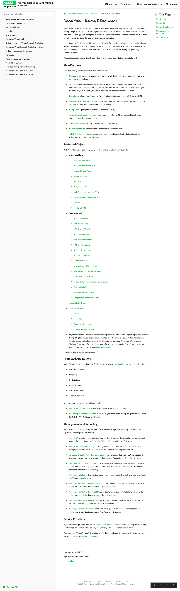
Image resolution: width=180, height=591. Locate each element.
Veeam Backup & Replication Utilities (19, 71)
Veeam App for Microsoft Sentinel (81, 509)
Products (92, 581)
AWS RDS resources (81, 224)
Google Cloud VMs (80, 287)
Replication (73, 96)
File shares (78, 319)
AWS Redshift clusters (82, 234)
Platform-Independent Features (18, 59)
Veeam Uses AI (116, 584)
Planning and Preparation (15, 23)
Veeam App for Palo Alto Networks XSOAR (85, 483)
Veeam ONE (73, 438)
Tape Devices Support (77, 123)
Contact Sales (117, 581)
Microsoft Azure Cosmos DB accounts (88, 271)
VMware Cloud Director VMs (84, 166)
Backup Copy (74, 110)
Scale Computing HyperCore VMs (86, 192)
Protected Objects (163, 23)
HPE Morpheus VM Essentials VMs (87, 197)
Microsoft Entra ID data (77, 303)
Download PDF (12, 587)
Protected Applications (165, 27)
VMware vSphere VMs (82, 160)
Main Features (161, 19)
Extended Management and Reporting (20, 67)
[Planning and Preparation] (173, 585)
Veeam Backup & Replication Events (19, 75)
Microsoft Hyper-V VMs (82, 171)
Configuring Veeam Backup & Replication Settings (24, 47)
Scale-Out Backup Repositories (80, 134)
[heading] (106, 65)
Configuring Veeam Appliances (17, 39)
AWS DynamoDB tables (82, 229)
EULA (126, 581)
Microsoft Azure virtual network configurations (91, 282)
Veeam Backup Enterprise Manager (82, 446)
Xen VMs (77, 203)
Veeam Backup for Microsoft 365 (81, 408)
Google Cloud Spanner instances (86, 298)
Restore (72, 84)
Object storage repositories (84, 329)
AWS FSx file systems (82, 250)
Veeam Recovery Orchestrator (80, 463)
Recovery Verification (77, 129)
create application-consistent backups (127, 364)
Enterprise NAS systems (83, 324)
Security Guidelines (13, 27)
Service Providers (162, 37)
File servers (78, 313)
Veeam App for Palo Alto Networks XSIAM (84, 492)
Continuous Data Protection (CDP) (81, 101)
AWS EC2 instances (81, 218)
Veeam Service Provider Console (107, 525)
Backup (71, 76)
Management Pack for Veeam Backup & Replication (88, 455)
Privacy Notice (103, 584)
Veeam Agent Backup (103, 347)
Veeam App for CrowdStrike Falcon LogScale (85, 500)
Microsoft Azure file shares (84, 277)
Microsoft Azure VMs (81, 261)
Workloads (10, 55)
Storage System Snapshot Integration (83, 115)
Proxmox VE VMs (80, 187)
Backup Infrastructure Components (19, 51)
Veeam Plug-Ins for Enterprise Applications (85, 414)
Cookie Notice (128, 584)
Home (86, 581)
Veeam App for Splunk (77, 475)
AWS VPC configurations (83, 255)
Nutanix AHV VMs (80, 176)
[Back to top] (167, 585)
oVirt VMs (77, 181)
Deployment (10, 35)
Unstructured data (76, 308)
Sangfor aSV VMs (80, 208)
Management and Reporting (162, 32)
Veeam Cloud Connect (14, 63)
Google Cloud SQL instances (84, 292)
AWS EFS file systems (82, 245)
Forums (100, 581)
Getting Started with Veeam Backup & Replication (24, 43)
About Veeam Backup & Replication (20, 19)
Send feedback (69, 561)
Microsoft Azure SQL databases (86, 266)
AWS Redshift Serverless (83, 240)
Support (107, 581)
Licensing (9, 31)
